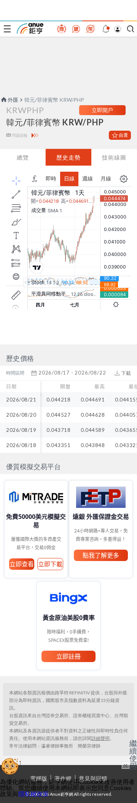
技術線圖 (114, 157)
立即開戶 (102, 110)
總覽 (23, 157)
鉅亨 (30, 28)
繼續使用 (133, 754)
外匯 (13, 99)
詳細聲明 (100, 738)
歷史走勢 (68, 157)
